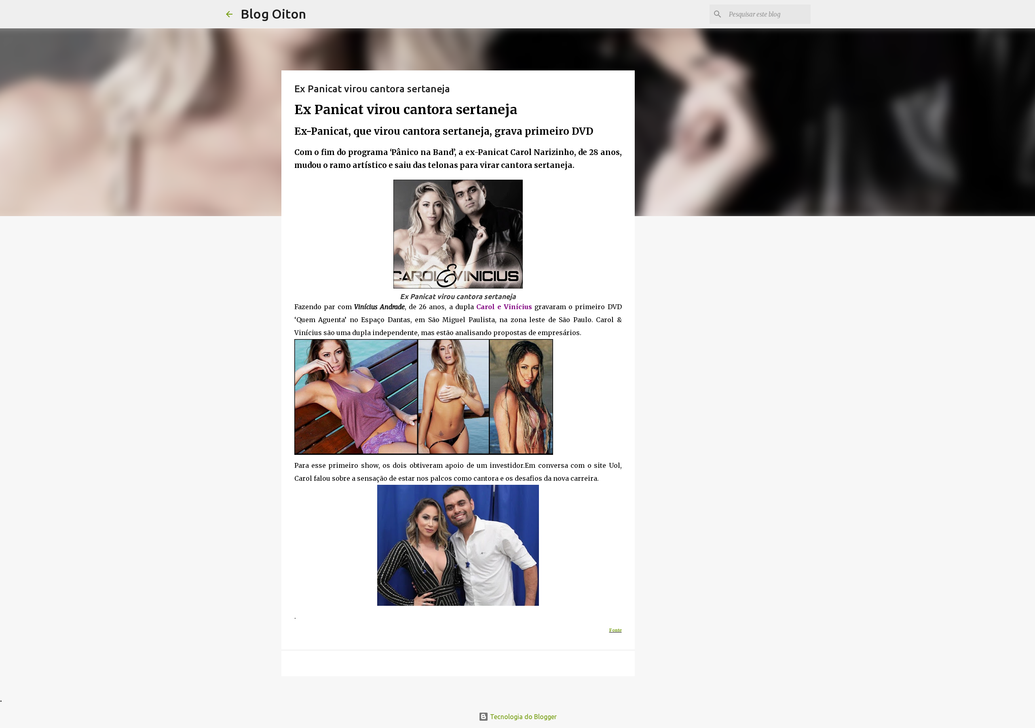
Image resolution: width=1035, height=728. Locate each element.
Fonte (615, 630)
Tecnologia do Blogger (522, 716)
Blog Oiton (273, 13)
